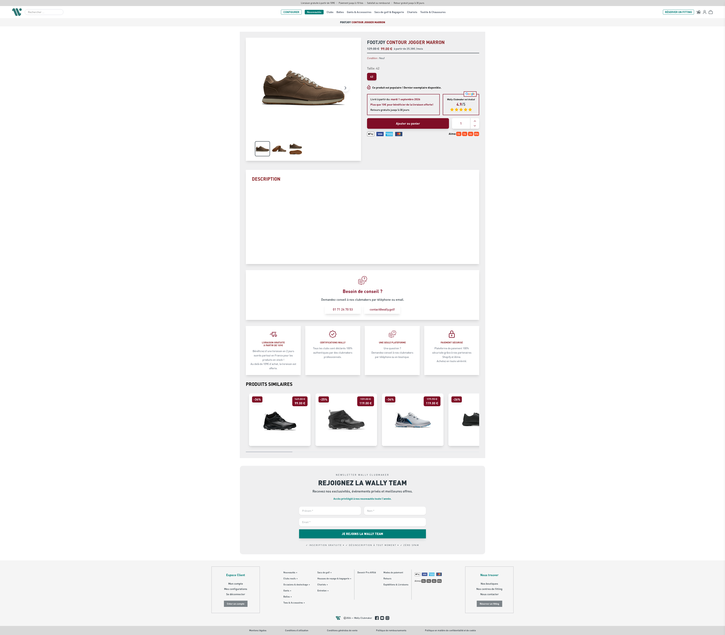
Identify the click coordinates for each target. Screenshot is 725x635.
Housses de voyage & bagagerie (334, 578)
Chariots (412, 12)
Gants (287, 590)
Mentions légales (257, 630)
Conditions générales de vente (342, 630)
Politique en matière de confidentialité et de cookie (450, 630)
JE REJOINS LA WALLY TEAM (362, 534)
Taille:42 (373, 68)
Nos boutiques (489, 583)
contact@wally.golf (382, 309)
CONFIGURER (291, 12)
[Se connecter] (704, 12)
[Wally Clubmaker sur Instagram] (387, 618)
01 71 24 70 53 (343, 309)
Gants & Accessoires (359, 12)
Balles (340, 12)
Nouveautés (314, 12)
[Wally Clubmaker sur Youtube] (382, 618)
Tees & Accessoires (294, 602)
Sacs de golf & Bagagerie (389, 12)
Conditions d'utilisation (296, 630)
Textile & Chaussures (433, 12)
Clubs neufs (290, 578)
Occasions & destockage (296, 584)
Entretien (323, 590)
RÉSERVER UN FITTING (678, 12)
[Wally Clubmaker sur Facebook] (377, 618)
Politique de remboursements (391, 630)
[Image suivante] (345, 88)
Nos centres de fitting (489, 588)
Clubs (330, 12)
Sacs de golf (324, 572)
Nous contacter (489, 594)
